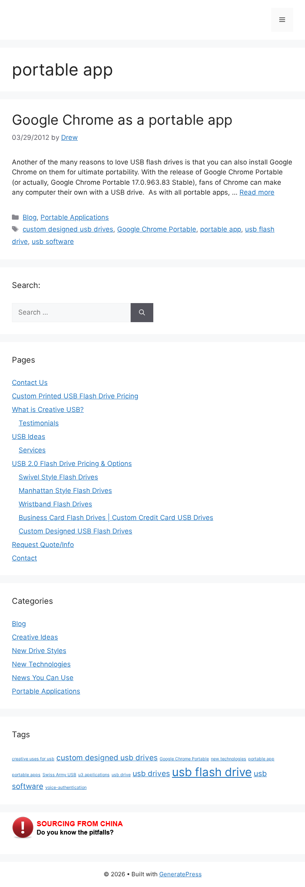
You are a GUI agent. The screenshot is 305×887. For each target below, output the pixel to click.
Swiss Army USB (59, 774)
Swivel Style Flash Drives (58, 477)
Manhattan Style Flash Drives (65, 491)
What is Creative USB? (48, 410)
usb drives (151, 773)
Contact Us (30, 382)
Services (32, 450)
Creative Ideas (35, 637)
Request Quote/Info (43, 545)
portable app (220, 229)
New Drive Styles (39, 651)
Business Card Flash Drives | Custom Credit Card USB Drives (116, 518)
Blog (30, 217)
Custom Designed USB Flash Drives (75, 531)
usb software (53, 241)
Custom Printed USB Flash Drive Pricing (75, 396)
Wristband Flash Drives (55, 504)
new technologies (228, 758)
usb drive (121, 774)
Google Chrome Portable (156, 229)
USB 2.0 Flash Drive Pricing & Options (72, 464)
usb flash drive (212, 772)
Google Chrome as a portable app (122, 119)
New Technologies (41, 664)
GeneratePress (180, 874)
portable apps (26, 774)
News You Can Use (42, 678)
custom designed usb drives (68, 229)
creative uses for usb (33, 758)
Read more (256, 192)
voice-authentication (66, 787)
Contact (24, 558)
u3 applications (94, 774)
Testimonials (39, 423)
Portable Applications (75, 217)
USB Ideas (28, 437)
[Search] (142, 312)
